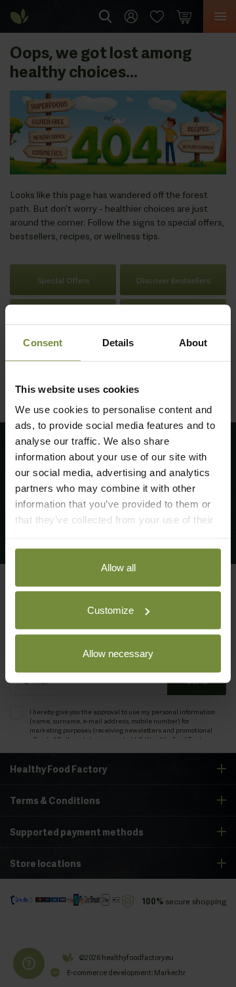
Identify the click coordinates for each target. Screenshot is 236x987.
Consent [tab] (42, 342)
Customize (110, 610)
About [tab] (193, 342)
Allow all (118, 567)
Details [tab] (118, 342)
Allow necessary (118, 652)
